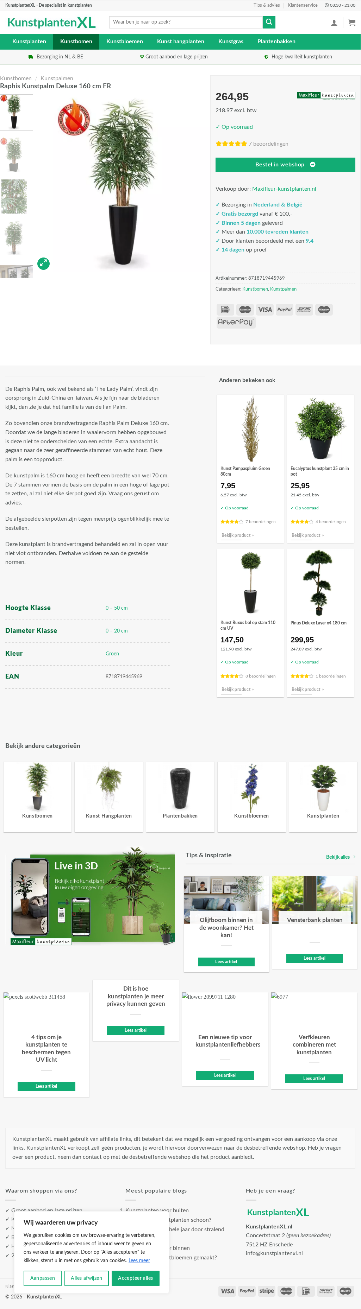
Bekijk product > (238, 536)
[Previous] (47, 183)
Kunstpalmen (57, 78)
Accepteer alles (135, 1278)
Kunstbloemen (124, 41)
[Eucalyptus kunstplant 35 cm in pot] (320, 428)
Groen (112, 653)
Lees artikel (226, 962)
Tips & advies (267, 5)
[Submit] (269, 22)
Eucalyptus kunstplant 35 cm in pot (320, 471)
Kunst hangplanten (180, 41)
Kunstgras (230, 41)
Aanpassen (42, 1278)
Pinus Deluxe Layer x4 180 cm (319, 623)
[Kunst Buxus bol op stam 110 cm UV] (250, 582)
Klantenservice (303, 5)
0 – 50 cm (117, 608)
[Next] (200, 183)
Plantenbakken (276, 41)
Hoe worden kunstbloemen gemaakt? (171, 1257)
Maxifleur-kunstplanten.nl (284, 189)
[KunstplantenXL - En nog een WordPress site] (52, 22)
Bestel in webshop (280, 164)
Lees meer (139, 1260)
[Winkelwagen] (351, 22)
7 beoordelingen (268, 144)
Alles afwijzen (86, 1278)
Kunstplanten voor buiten (157, 1210)
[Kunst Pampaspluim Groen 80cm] (250, 428)
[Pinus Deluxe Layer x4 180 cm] (320, 582)
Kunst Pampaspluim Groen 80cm (245, 471)
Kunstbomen (76, 41)
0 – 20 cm (117, 631)
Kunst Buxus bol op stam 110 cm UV (247, 625)
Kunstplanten (29, 41)
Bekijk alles (338, 857)
